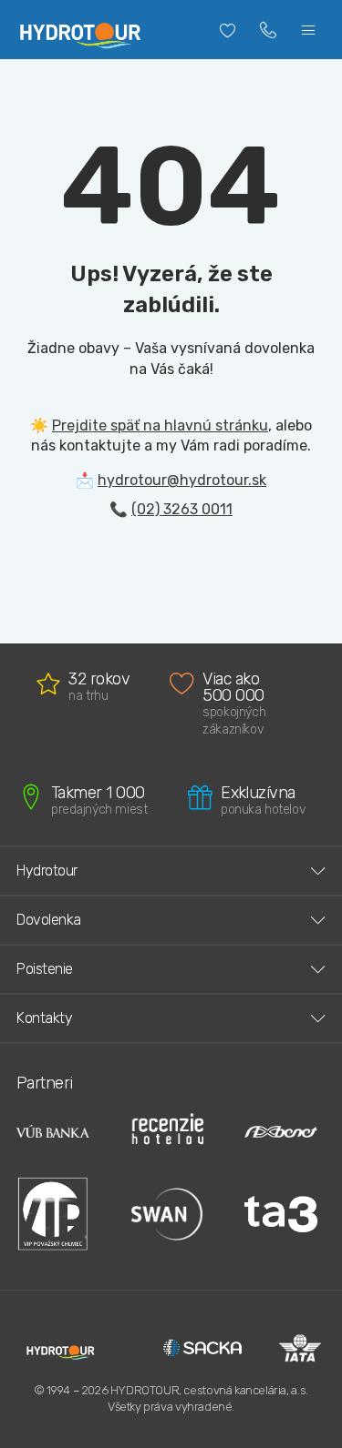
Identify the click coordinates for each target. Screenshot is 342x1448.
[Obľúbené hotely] (228, 30)
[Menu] (308, 30)
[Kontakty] (268, 30)
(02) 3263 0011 (182, 509)
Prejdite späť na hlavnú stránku (160, 425)
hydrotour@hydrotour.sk (182, 480)
